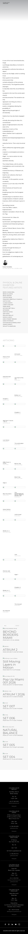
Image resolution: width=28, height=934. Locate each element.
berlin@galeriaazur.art (14, 803)
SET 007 (9, 706)
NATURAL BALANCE (10, 731)
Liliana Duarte (6, 495)
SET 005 (9, 745)
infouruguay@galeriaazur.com (14, 911)
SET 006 (9, 718)
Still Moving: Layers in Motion (12, 664)
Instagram (14, 806)
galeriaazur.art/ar (14, 881)
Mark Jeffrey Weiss (18, 355)
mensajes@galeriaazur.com (14, 880)
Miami (17, 625)
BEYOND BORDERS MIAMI (10, 635)
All (5, 625)
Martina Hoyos (6, 400)
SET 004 (9, 757)
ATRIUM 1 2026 (14, 694)
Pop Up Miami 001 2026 (13, 681)
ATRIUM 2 (10, 649)
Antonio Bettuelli (6, 423)
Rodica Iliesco (6, 358)
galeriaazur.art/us (14, 828)
